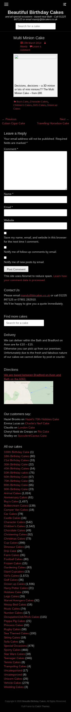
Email (8, 207)
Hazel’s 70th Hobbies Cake (42, 419)
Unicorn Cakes (13, 678)
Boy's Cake (23, 101)
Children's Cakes (22, 105)
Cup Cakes (11, 542)
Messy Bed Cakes (15, 604)
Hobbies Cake (12, 592)
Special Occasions (15, 645)
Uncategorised (13, 670)
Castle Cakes (12, 517)
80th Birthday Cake (16, 485)
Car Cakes (10, 513)
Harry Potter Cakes (16, 588)
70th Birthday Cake (16, 480)
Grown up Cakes (14, 583)
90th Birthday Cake (16, 489)
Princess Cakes (13, 625)
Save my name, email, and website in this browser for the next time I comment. (35, 239)
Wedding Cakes (14, 686)
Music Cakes (12, 608)
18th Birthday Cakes (16, 456)
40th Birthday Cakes (16, 468)
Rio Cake (43, 431)
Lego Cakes (11, 596)
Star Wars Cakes (14, 653)
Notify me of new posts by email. (24, 262)
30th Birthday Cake (16, 464)
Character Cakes (39, 101)
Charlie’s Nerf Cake (37, 423)
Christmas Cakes (14, 538)
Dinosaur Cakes (14, 546)
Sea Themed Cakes (16, 633)
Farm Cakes (11, 555)
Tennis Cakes (12, 662)
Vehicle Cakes (12, 682)
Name (8, 193)
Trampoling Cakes (15, 666)
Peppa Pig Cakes (14, 621)
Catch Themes (42, 706)
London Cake (26, 427)
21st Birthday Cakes (16, 460)
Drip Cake (10, 550)
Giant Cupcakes (14, 571)
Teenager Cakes (14, 658)
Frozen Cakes (12, 563)
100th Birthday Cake (16, 452)
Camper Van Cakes (16, 509)
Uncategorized (13, 674)
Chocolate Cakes (14, 530)
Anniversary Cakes (15, 497)
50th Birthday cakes (16, 472)
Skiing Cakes (12, 637)
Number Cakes (13, 612)
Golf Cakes (11, 579)
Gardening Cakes (15, 567)
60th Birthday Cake (16, 476)
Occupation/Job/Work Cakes (21, 616)
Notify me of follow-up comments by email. (30, 251)
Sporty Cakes (12, 649)
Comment (11, 149)
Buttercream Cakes (16, 505)
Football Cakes (13, 559)
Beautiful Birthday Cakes (36, 12)
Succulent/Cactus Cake (32, 435)
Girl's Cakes (39, 105)
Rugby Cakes (12, 629)
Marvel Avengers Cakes (19, 600)
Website (9, 220)
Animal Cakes (12, 493)
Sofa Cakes (11, 641)
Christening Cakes (15, 534)
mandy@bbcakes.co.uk (35, 295)
